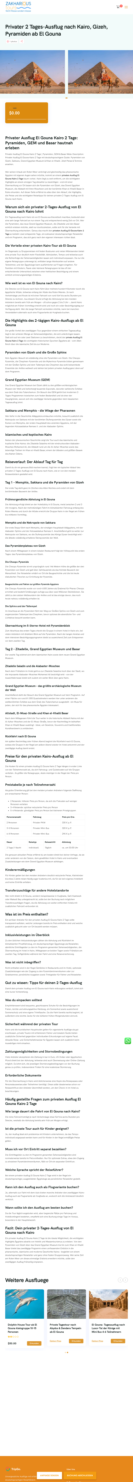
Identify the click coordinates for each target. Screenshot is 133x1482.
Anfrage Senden (49, 1475)
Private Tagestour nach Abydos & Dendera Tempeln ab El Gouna (65, 1328)
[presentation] (120, 1280)
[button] (65, 1352)
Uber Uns (70, 1469)
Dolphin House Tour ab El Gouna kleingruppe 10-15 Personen (22, 1328)
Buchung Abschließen (80, 1475)
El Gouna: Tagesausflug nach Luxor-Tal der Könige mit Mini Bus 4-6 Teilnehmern (108, 1328)
